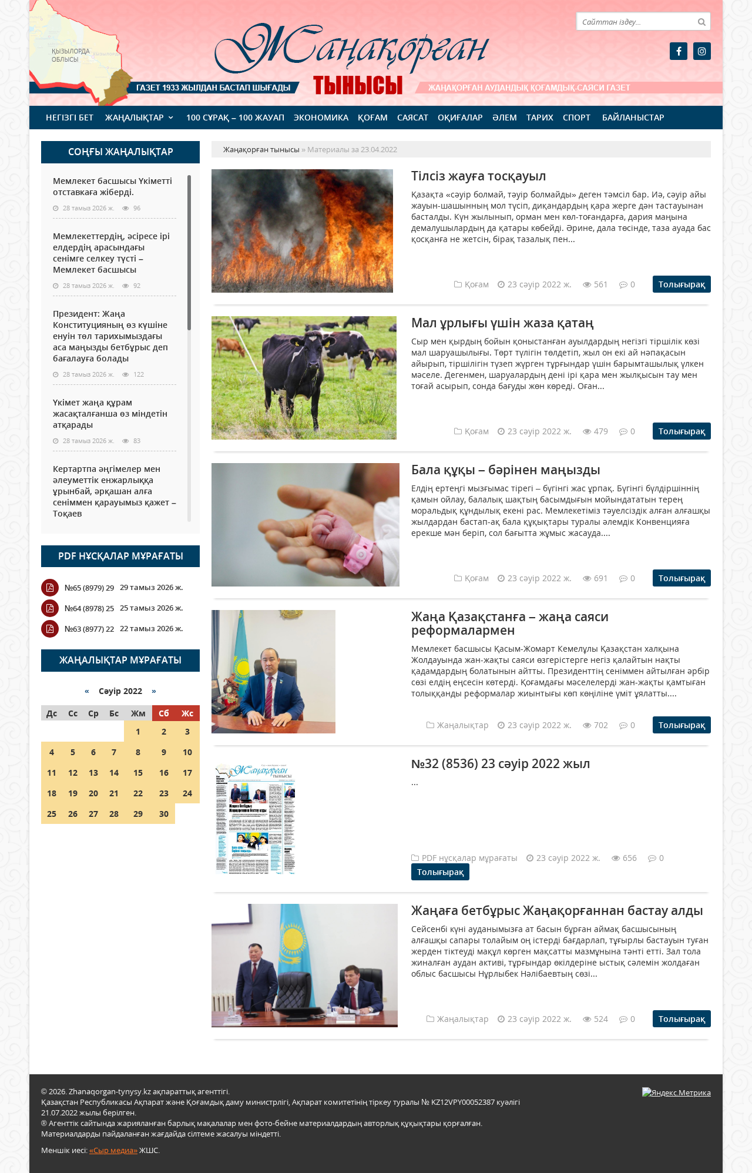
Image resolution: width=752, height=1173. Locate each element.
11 (51, 772)
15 (138, 772)
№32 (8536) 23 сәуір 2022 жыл (500, 763)
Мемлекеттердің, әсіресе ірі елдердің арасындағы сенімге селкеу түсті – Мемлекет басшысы (111, 252)
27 (93, 813)
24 (187, 793)
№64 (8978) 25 (89, 608)
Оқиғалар (460, 117)
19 (73, 793)
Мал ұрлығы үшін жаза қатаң (502, 322)
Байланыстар (633, 117)
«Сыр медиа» (113, 1150)
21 (114, 793)
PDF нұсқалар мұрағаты (120, 555)
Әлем (504, 117)
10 (187, 752)
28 (114, 813)
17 (187, 772)
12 (73, 772)
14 (114, 772)
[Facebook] (678, 51)
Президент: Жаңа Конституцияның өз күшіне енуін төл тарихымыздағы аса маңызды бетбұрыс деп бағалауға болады (110, 336)
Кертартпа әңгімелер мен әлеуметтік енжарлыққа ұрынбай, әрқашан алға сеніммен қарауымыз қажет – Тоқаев (114, 491)
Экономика (321, 117)
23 (164, 793)
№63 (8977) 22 (89, 629)
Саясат (412, 117)
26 (73, 813)
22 (138, 793)
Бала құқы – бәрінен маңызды (505, 469)
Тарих (539, 117)
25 (51, 813)
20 (93, 793)
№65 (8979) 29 (89, 587)
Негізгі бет (69, 117)
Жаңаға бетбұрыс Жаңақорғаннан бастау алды (557, 910)
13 (93, 772)
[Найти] (701, 21)
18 (51, 793)
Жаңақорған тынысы (334, 51)
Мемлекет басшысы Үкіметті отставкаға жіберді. (112, 186)
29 (138, 813)
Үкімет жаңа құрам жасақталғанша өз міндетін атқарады (110, 413)
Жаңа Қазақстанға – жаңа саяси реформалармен (510, 623)
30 (164, 813)
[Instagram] (702, 51)
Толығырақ (682, 284)
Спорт (576, 117)
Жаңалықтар (134, 117)
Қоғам (373, 117)
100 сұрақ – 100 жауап (235, 117)
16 (164, 772)
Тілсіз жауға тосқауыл (478, 175)
